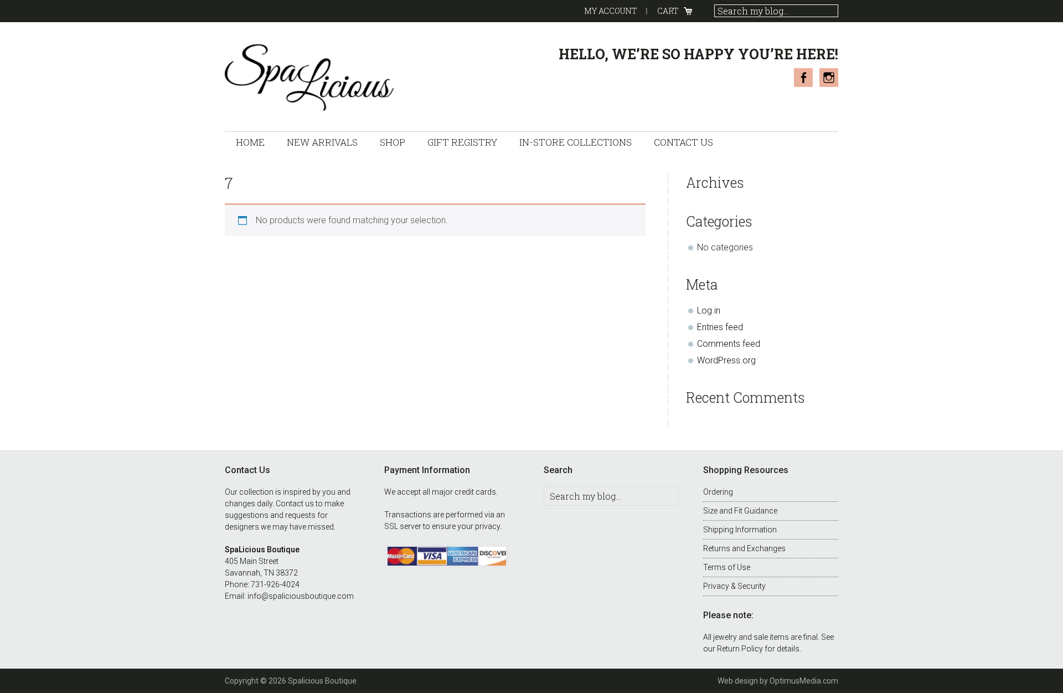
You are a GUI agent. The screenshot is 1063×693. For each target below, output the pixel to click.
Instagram (828, 77)
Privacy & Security (734, 586)
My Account (610, 11)
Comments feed (728, 343)
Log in (708, 310)
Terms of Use (726, 567)
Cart (668, 11)
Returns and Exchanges (744, 548)
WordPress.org (726, 360)
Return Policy (740, 648)
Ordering (718, 491)
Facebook (803, 77)
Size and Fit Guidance (740, 510)
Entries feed (720, 327)
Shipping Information (740, 529)
